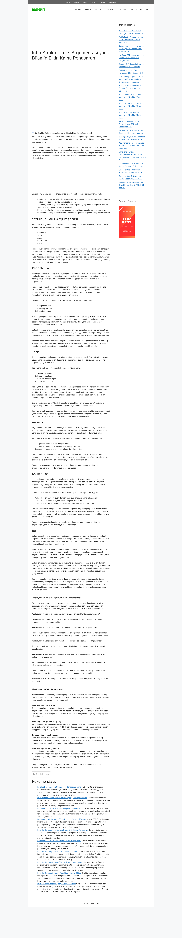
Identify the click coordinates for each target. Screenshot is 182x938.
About (68, 2)
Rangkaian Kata (136, 9)
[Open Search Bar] (147, 9)
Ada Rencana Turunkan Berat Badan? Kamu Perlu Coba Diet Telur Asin (131, 145)
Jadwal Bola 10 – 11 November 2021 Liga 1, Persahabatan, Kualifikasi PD (132, 49)
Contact (76, 2)
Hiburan (98, 9)
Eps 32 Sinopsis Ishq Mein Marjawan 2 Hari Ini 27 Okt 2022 (130, 97)
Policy (85, 2)
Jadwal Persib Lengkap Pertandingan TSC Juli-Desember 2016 (129, 124)
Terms (93, 2)
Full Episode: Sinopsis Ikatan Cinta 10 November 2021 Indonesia (131, 40)
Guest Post (112, 2)
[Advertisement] (71, 34)
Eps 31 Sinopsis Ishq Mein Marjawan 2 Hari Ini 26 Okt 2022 (130, 106)
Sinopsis (123, 9)
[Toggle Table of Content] (46, 774)
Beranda (78, 9)
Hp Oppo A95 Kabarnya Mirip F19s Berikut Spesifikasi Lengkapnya (131, 57)
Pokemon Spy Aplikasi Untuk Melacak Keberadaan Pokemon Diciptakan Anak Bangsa (132, 79)
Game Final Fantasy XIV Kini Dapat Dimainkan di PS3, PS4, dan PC (131, 185)
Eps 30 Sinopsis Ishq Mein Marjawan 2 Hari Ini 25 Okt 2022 (130, 115)
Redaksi (102, 2)
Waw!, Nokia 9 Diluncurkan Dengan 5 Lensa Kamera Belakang (130, 88)
